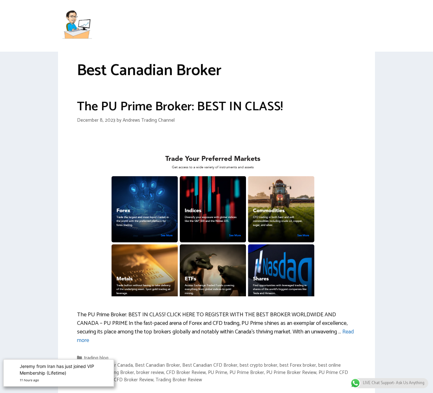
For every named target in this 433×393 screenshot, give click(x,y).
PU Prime (217, 373)
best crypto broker (258, 365)
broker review (150, 373)
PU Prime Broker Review (291, 373)
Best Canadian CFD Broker (209, 365)
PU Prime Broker (246, 373)
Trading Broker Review (179, 380)
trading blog (96, 358)
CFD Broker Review (186, 373)
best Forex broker (298, 365)
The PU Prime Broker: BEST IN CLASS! (180, 106)
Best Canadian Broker (157, 365)
